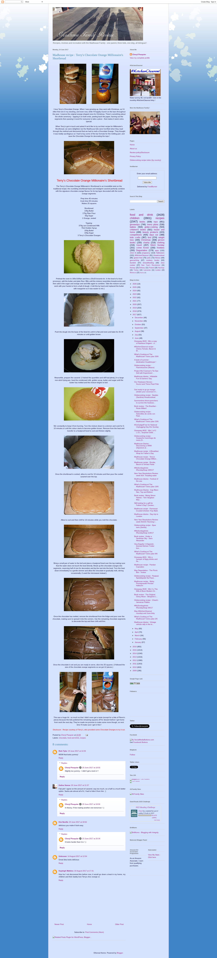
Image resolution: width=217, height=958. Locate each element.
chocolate (63, 738)
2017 (135, 315)
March (137, 635)
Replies (64, 763)
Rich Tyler (63, 751)
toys (156, 222)
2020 (135, 304)
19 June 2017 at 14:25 (77, 751)
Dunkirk (133, 263)
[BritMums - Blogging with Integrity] (144, 832)
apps (157, 250)
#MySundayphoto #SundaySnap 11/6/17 (144, 532)
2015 (135, 650)
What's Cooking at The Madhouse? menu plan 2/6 (145, 618)
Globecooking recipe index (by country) (145, 160)
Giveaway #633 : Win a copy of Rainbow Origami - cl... (145, 342)
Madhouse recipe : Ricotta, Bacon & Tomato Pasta (145, 463)
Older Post (119, 924)
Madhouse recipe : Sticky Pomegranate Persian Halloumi (144, 583)
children (134, 218)
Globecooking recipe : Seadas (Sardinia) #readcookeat (146, 396)
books (142, 222)
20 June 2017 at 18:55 (91, 768)
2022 (135, 297)
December (139, 318)
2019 (135, 308)
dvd (149, 237)
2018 (135, 311)
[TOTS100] (135, 781)
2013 (135, 657)
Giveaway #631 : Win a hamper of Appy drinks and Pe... (145, 559)
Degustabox (141, 250)
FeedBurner (152, 187)
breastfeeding (148, 263)
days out (153, 235)
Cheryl (141, 811)
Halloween (160, 253)
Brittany (142, 268)
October (138, 324)
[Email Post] (86, 735)
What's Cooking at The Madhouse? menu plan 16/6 (146, 485)
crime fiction (142, 248)
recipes (83, 738)
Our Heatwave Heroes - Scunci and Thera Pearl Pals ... (146, 384)
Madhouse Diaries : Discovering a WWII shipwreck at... (143, 446)
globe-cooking (151, 227)
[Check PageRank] (135, 684)
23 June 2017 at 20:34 (91, 839)
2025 (135, 287)
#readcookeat (158, 255)
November (139, 321)
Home (89, 924)
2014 (135, 653)
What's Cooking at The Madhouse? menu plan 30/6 (146, 355)
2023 (135, 294)
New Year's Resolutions (150, 265)
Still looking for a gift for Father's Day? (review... (144, 504)
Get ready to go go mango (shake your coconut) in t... (145, 391)
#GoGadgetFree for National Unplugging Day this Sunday (146, 426)
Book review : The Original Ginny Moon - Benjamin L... (146, 596)
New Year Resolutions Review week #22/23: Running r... (146, 521)
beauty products (150, 232)
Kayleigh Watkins (66, 871)
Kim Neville (63, 822)
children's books (138, 229)
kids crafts (135, 237)
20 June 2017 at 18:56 (91, 804)
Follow (132, 755)
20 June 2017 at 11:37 (80, 785)
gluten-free (138, 258)
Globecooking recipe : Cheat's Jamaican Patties (146, 601)
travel (139, 245)
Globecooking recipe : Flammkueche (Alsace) (144, 366)
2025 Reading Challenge (145, 807)
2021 (135, 301)
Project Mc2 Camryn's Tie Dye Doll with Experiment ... (146, 372)
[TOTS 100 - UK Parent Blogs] (140, 779)
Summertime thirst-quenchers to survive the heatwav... (146, 402)
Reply (61, 758)
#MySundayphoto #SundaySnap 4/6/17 (143, 607)
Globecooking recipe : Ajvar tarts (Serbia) (145, 526)
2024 (135, 291)
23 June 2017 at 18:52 (78, 822)
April (137, 632)
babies (133, 227)
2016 (135, 647)
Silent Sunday (157, 245)
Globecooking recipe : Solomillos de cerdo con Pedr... (144, 414)
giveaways (135, 224)
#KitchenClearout (142, 255)
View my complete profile (140, 58)
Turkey (136, 270)
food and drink (73, 738)
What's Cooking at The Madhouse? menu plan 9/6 (145, 553)
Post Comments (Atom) (94, 932)
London (158, 270)
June (137, 338)
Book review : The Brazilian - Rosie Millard (145, 407)
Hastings (161, 268)
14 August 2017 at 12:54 (77, 856)
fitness (157, 258)
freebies (160, 248)
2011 (135, 664)
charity (146, 242)
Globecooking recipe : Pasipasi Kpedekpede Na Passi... (146, 577)
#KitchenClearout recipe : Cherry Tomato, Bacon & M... (145, 349)
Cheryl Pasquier (71, 768)
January (138, 642)
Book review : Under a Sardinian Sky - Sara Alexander (143, 538)
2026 (135, 284)
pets (149, 258)
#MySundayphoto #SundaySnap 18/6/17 (144, 469)
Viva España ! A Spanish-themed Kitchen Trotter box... (144, 546)
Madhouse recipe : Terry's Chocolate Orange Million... (146, 458)
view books (157, 820)
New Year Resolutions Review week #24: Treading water (146, 474)
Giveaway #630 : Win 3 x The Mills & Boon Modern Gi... (146, 590)
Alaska (142, 272)
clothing (160, 242)
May (137, 629)
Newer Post (59, 924)
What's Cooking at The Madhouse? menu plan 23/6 (146, 420)
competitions (136, 235)
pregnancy (146, 253)
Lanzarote (147, 270)
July (136, 335)
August (138, 331)
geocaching (134, 260)
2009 (135, 671)
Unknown (63, 856)
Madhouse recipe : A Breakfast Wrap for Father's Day (146, 452)
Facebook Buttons (140, 742)
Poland (151, 268)
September (139, 328)
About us (133, 149)
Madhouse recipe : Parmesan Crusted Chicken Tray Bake (146, 510)
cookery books (152, 260)
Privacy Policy (135, 156)
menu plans (152, 224)
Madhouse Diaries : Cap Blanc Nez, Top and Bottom (146, 491)
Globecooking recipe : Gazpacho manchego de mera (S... (145, 438)
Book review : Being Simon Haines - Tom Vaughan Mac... (144, 497)
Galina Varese (64, 785)
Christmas (146, 240)
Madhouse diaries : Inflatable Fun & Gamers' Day (145, 377)
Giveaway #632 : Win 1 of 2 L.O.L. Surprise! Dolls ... (145, 431)
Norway (132, 268)
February (139, 639)
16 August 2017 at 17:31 (84, 871)
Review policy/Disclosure (139, 152)
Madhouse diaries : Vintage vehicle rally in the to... (145, 623)
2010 (135, 667)
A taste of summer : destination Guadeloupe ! (145, 361)
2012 (135, 660)
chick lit (133, 253)
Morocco (133, 272)
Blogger (120, 953)
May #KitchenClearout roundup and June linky (144, 612)
